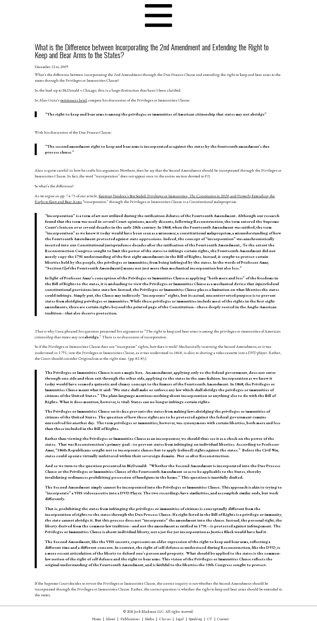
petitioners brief (73, 100)
